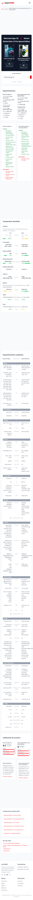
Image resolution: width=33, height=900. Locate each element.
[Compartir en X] (18, 81)
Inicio (2, 9)
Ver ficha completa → (8, 776)
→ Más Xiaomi (6, 850)
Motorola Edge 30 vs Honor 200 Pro (12, 815)
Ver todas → (4, 890)
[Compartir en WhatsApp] (20, 81)
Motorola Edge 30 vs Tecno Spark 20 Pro (13, 829)
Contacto (20, 881)
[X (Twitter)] (2, 874)
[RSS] (9, 874)
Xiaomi (3, 885)
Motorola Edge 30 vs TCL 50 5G (11, 822)
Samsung (4, 881)
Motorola (3, 888)
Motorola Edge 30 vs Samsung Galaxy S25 (14, 819)
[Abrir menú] (30, 3)
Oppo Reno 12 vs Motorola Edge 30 (12, 833)
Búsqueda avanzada (23, 869)
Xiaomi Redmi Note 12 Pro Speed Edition (23, 59)
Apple (3, 883)
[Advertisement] (16, 200)
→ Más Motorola (6, 848)
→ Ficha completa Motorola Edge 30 (11, 843)
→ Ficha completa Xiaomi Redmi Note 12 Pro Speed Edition (15, 846)
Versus (6, 9)
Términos (20, 885)
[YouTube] (7, 874)
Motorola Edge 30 (9, 58)
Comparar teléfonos (23, 867)
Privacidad (20, 883)
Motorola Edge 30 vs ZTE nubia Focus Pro (14, 826)
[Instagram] (4, 874)
